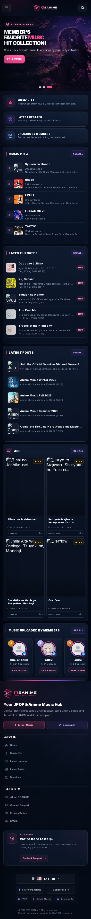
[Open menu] (6, 8)
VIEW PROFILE (19, 670)
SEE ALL (78, 153)
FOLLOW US (14, 68)
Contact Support (32, 858)
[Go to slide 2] (47, 87)
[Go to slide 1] (41, 87)
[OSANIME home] (46, 8)
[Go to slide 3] (51, 87)
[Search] (82, 8)
